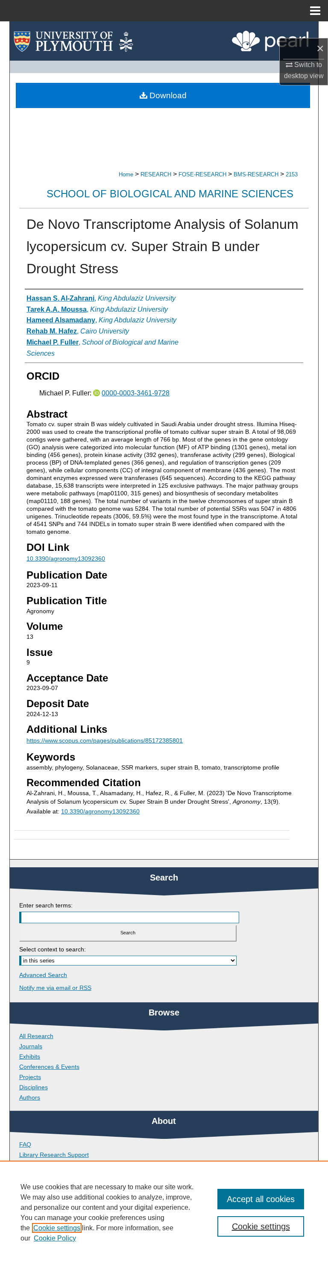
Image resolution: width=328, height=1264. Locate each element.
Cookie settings (56, 1228)
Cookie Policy (55, 1238)
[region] (164, 1212)
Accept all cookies (261, 1199)
